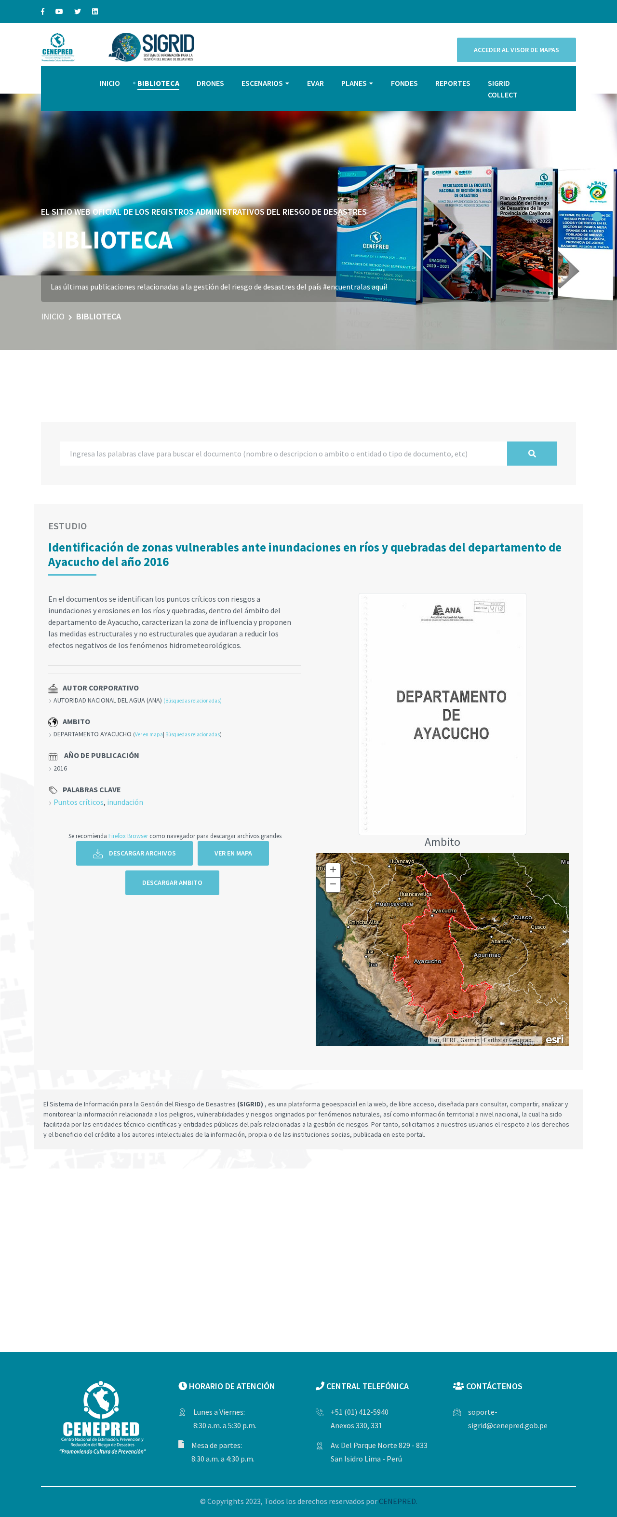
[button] (597, 216)
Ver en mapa (149, 734)
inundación (125, 802)
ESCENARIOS (262, 83)
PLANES (354, 83)
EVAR (315, 83)
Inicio (53, 316)
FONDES (404, 83)
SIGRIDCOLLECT (503, 88)
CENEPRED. (398, 1501)
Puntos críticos (79, 802)
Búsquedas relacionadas (192, 734)
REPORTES (452, 83)
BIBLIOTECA (158, 83)
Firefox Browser (128, 836)
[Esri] (555, 1038)
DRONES (210, 83)
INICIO (110, 83)
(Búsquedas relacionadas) (192, 700)
